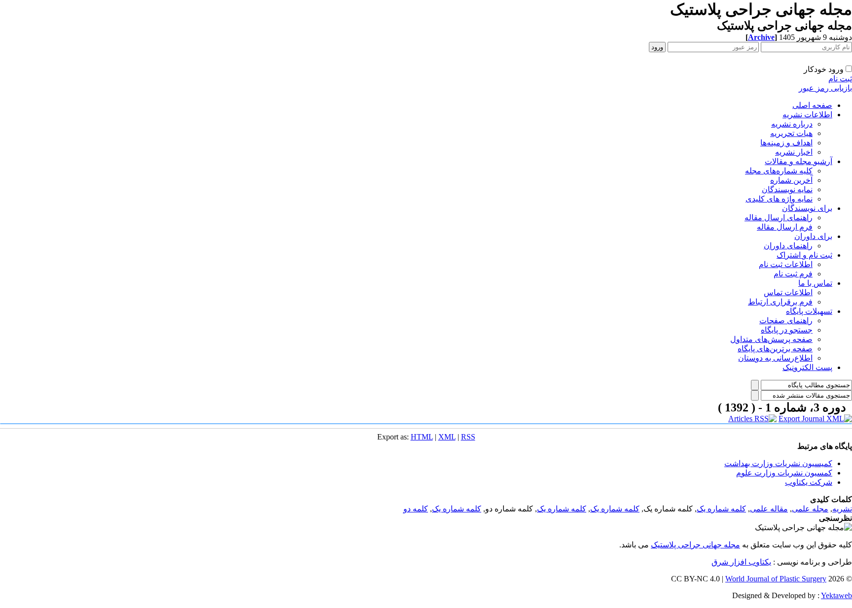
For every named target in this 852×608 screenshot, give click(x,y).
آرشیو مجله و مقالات (798, 161)
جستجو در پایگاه (787, 330)
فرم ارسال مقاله (785, 227)
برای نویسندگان (807, 208)
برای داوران (813, 236)
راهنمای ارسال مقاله (779, 217)
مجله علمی (810, 509)
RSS (468, 437)
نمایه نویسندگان (787, 189)
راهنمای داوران (788, 245)
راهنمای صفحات (786, 320)
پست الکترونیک (807, 367)
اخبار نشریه (794, 152)
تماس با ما (815, 283)
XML (447, 437)
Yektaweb (836, 595)
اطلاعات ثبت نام (786, 264)
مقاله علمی (769, 509)
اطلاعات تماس (788, 292)
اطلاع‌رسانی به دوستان (775, 358)
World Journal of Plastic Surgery (775, 578)
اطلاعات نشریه (807, 114)
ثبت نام (840, 78)
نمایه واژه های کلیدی (779, 199)
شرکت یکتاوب (808, 482)
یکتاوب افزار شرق (741, 562)
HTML (422, 437)
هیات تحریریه (791, 133)
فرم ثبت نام (793, 274)
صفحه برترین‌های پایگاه (775, 348)
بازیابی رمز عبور (825, 88)
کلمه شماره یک (721, 509)
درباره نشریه (792, 124)
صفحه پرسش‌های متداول (771, 339)
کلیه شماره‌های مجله (779, 171)
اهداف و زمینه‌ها (786, 142)
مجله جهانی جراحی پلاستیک (695, 544)
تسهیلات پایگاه (809, 311)
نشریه (842, 509)
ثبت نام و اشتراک (804, 255)
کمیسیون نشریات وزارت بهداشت (778, 463)
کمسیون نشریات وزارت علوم (784, 473)
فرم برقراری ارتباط (780, 302)
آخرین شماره (791, 180)
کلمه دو (415, 509)
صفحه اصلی (812, 105)
